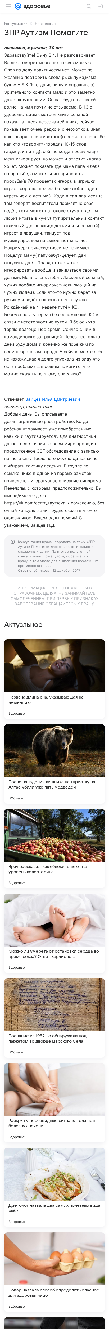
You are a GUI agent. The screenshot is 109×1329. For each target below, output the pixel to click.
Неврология (45, 23)
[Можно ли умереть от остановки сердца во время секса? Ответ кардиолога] (54, 933)
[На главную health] (36, 6)
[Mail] (18, 6)
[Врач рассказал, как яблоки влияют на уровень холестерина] (54, 848)
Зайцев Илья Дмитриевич (52, 399)
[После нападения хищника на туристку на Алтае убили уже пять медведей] (54, 764)
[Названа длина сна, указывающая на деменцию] (54, 679)
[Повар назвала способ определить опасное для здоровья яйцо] (54, 1272)
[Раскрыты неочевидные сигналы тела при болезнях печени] (54, 1102)
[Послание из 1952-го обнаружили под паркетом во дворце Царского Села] (54, 1018)
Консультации (16, 23)
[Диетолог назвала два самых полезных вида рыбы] (54, 1187)
